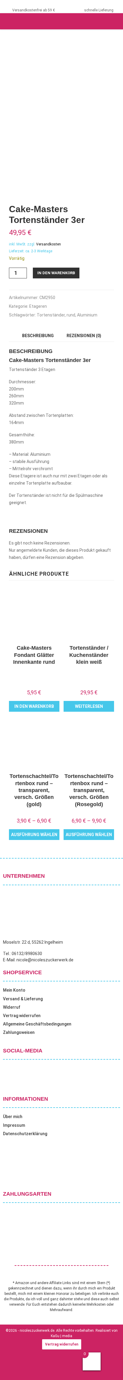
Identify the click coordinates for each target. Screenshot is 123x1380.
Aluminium (87, 315)
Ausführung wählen (34, 834)
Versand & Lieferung (23, 998)
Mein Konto (14, 990)
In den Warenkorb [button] (34, 706)
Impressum (14, 1125)
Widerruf (11, 1007)
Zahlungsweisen (19, 1032)
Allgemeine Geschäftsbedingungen (37, 1024)
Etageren (38, 306)
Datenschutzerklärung (25, 1133)
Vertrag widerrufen (22, 1015)
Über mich (12, 1116)
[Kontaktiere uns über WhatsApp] (11, 1367)
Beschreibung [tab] (38, 335)
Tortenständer (51, 315)
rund (71, 315)
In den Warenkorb (56, 273)
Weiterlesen (89, 706)
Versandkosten (48, 244)
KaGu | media (61, 1336)
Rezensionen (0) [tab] (84, 335)
